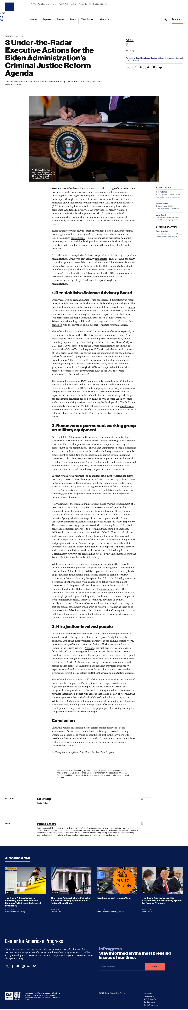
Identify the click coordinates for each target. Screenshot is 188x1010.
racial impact (127, 406)
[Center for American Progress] (10, 12)
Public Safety (46, 824)
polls (90, 479)
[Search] (165, 21)
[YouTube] (18, 966)
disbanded (81, 557)
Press (72, 19)
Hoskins (100, 658)
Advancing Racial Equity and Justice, (142, 58)
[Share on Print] (160, 67)
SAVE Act (63, 4)
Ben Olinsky (20, 912)
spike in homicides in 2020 (96, 395)
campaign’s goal (100, 708)
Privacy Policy (149, 996)
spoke (78, 437)
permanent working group (65, 507)
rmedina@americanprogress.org (167, 208)
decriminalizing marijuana (73, 402)
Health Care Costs (98, 4)
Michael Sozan (10, 912)
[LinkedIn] (29, 966)
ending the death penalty (106, 402)
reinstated (57, 213)
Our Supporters (149, 1002)
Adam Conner (147, 912)
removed (121, 465)
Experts (46, 19)
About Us (104, 19)
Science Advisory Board (110, 342)
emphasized (101, 258)
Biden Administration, (167, 58)
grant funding (82, 596)
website (124, 440)
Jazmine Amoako (103, 912)
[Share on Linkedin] (141, 67)
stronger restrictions (104, 564)
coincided (57, 325)
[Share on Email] (154, 67)
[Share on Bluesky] (147, 67)
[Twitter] (7, 966)
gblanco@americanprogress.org (167, 197)
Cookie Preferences (151, 1005)
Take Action (87, 19)
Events (60, 19)
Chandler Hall (56, 912)
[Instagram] (23, 966)
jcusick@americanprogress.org (167, 220)
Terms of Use (148, 993)
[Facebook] (12, 966)
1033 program (107, 589)
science (116, 331)
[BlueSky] (34, 966)
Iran (54, 4)
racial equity (58, 199)
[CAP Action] (13, 996)
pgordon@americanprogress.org (167, 236)
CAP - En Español (150, 999)
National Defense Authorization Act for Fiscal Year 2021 (92, 488)
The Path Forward (41, 4)
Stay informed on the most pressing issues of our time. (135, 953)
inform (131, 307)
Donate (176, 19)
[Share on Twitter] (128, 67)
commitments (78, 238)
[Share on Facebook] (134, 67)
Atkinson (89, 648)
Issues (33, 19)
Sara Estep (113, 912)
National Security (79, 4)
